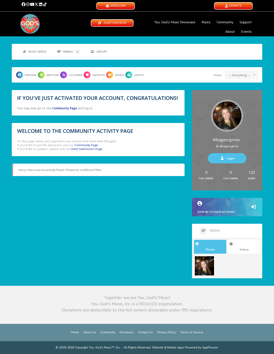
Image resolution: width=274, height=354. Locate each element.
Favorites (98, 75)
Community (225, 22)
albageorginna (226, 139)
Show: (218, 75)
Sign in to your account (216, 212)
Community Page (64, 108)
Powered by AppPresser (201, 347)
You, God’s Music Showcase (174, 22)
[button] (23, 4)
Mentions (52, 75)
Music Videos (37, 51)
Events (246, 31)
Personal (31, 75)
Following (76, 75)
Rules (206, 22)
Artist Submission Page (86, 149)
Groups (102, 51)
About (230, 31)
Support (246, 22)
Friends (70, 51)
